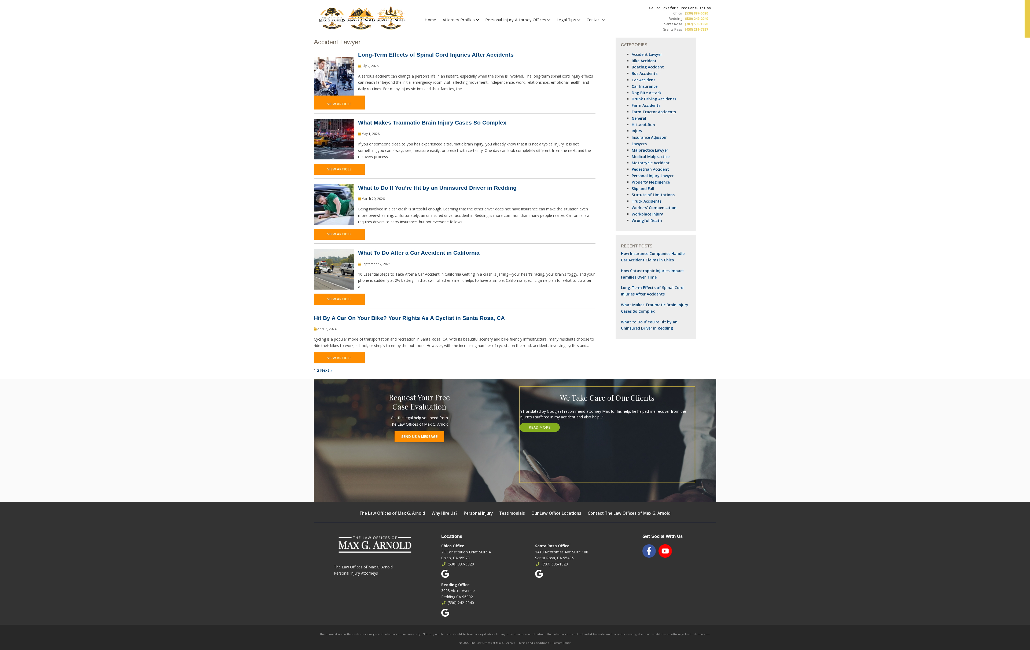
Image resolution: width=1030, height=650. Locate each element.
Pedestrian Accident (650, 169)
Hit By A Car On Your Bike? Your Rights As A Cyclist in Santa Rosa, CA (409, 318)
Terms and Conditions (534, 643)
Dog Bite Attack (646, 92)
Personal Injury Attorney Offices (515, 19)
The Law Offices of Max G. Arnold (392, 513)
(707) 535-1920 (696, 24)
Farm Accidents (646, 105)
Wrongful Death (647, 220)
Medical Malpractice (651, 156)
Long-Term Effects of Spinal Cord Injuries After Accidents (436, 55)
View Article (339, 103)
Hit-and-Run (643, 124)
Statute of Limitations (653, 194)
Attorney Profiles (459, 19)
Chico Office (452, 545)
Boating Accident (648, 67)
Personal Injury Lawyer (653, 175)
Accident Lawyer (647, 54)
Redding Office (455, 584)
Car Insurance (644, 86)
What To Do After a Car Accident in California (419, 253)
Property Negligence (651, 182)
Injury (637, 130)
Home (430, 19)
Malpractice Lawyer (650, 150)
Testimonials (512, 513)
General (639, 118)
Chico (677, 13)
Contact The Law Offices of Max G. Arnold (629, 513)
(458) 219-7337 (696, 29)
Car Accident (643, 79)
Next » (326, 370)
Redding (675, 18)
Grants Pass (672, 29)
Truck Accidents (646, 201)
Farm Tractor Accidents (654, 111)
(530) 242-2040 (696, 18)
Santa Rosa (673, 24)
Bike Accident (644, 60)
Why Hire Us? (444, 513)
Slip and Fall (643, 188)
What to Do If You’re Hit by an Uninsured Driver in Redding (437, 188)
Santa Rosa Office (552, 545)
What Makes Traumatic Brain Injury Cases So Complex (432, 122)
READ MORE (540, 427)
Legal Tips (566, 19)
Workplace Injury (647, 214)
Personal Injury (478, 513)
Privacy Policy (562, 643)
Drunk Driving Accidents (654, 98)
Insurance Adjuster (649, 137)
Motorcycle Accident (651, 162)
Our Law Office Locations (556, 513)
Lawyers (639, 143)
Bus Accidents (644, 73)
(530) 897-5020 (696, 13)
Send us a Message (419, 436)
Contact (594, 19)
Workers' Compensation (654, 207)
